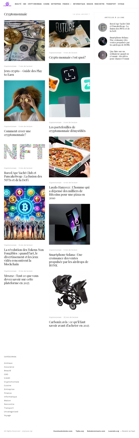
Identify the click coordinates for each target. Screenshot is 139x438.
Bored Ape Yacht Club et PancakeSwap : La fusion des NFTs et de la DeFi (23, 176)
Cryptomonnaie (35, 4)
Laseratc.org (113, 431)
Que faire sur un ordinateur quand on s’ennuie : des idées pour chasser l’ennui (119, 55)
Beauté (18, 4)
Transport (111, 4)
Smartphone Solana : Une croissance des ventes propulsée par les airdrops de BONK (68, 260)
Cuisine (46, 4)
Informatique (79, 4)
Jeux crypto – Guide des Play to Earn (23, 72)
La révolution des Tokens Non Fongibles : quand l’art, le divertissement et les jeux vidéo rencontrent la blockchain (24, 257)
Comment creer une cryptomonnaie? (17, 132)
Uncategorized (11, 412)
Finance (66, 4)
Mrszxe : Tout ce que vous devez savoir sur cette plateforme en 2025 (21, 279)
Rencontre (99, 4)
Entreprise (56, 4)
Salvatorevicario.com (96, 431)
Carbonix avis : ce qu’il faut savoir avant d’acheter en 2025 (69, 323)
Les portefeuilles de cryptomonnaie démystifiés (67, 128)
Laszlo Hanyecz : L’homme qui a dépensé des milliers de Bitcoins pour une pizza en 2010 (69, 192)
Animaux (8, 363)
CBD (24, 4)
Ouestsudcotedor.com (62, 431)
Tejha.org (80, 431)
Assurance (9, 367)
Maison (90, 4)
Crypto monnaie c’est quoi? (67, 57)
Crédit (7, 378)
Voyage (121, 4)
